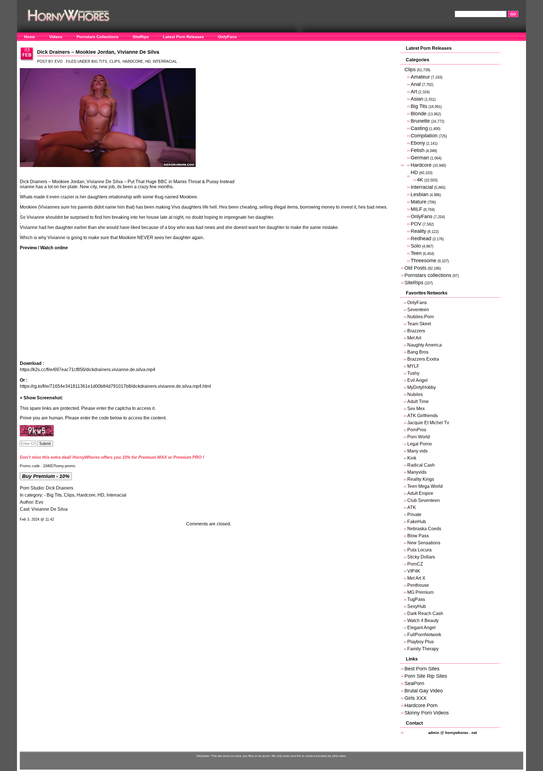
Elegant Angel (421, 627)
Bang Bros (417, 352)
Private (414, 514)
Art (414, 91)
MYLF (413, 366)
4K (420, 180)
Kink (411, 458)
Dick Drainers (59, 488)
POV (416, 224)
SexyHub (416, 606)
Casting (419, 128)
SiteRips (141, 36)
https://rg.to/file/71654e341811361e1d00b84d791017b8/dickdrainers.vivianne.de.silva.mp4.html (115, 386)
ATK (411, 507)
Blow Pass (418, 535)
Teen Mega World (425, 486)
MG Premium (420, 592)
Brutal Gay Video (423, 691)
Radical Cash (421, 465)
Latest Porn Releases (183, 36)
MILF (416, 209)
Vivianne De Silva (49, 509)
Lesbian (419, 194)
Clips (114, 61)
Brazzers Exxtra (423, 359)
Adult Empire (420, 493)
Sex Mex (416, 408)
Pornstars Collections (97, 36)
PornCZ (415, 564)
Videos (56, 36)
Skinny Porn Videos (426, 713)
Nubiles (415, 394)
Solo (416, 246)
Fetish (418, 150)
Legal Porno (419, 443)
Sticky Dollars (421, 557)
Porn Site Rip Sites (425, 676)
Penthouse (418, 585)
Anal (416, 84)
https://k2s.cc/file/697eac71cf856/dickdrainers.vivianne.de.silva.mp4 (87, 369)
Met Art (414, 337)
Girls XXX (415, 698)
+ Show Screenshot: (41, 397)
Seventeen (418, 309)
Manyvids (416, 472)
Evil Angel (417, 380)
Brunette (420, 121)
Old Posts (415, 268)
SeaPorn (414, 683)
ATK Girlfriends (422, 415)
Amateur (420, 77)
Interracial (165, 61)
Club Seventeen (423, 500)
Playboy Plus (420, 641)
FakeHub (416, 521)
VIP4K (413, 571)
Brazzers (416, 330)
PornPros (416, 429)
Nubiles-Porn (420, 316)
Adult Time (418, 401)
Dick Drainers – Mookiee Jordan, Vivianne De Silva (98, 52)
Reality (418, 231)
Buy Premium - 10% (46, 476)
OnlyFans (227, 36)
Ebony (418, 143)
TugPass (416, 599)
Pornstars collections (427, 275)
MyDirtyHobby (421, 387)
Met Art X (416, 578)
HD (147, 61)
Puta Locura (419, 549)
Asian (417, 99)
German (420, 158)
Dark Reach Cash (425, 613)
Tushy (413, 373)
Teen (416, 253)
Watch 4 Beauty (423, 620)
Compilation (424, 135)
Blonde (418, 113)
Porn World (418, 436)
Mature (418, 202)
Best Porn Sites (421, 669)
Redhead (421, 238)
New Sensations (423, 542)
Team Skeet (419, 323)
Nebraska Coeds (424, 528)
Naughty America (424, 345)
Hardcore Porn (421, 705)
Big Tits (99, 61)
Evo (39, 502)
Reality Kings (420, 479)
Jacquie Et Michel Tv (428, 422)
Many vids (417, 451)
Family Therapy (423, 648)
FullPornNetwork (424, 634)
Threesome (423, 260)
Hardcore (132, 61)
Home (29, 36)
